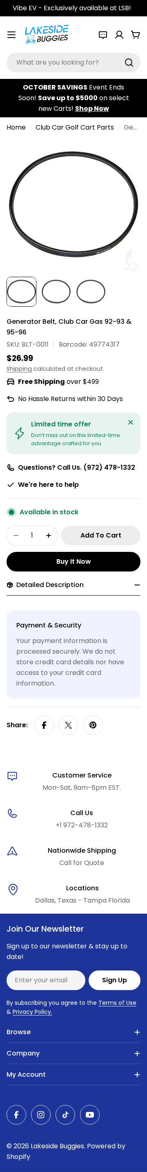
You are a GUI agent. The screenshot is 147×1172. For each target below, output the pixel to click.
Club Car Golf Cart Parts (75, 127)
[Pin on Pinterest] (93, 725)
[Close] (130, 422)
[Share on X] (68, 725)
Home (16, 127)
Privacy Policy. (32, 1012)
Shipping (19, 369)
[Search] (129, 62)
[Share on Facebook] (44, 725)
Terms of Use (117, 1003)
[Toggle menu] (11, 35)
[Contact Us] (103, 35)
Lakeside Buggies (57, 1146)
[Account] (119, 35)
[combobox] (73, 62)
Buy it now (73, 561)
